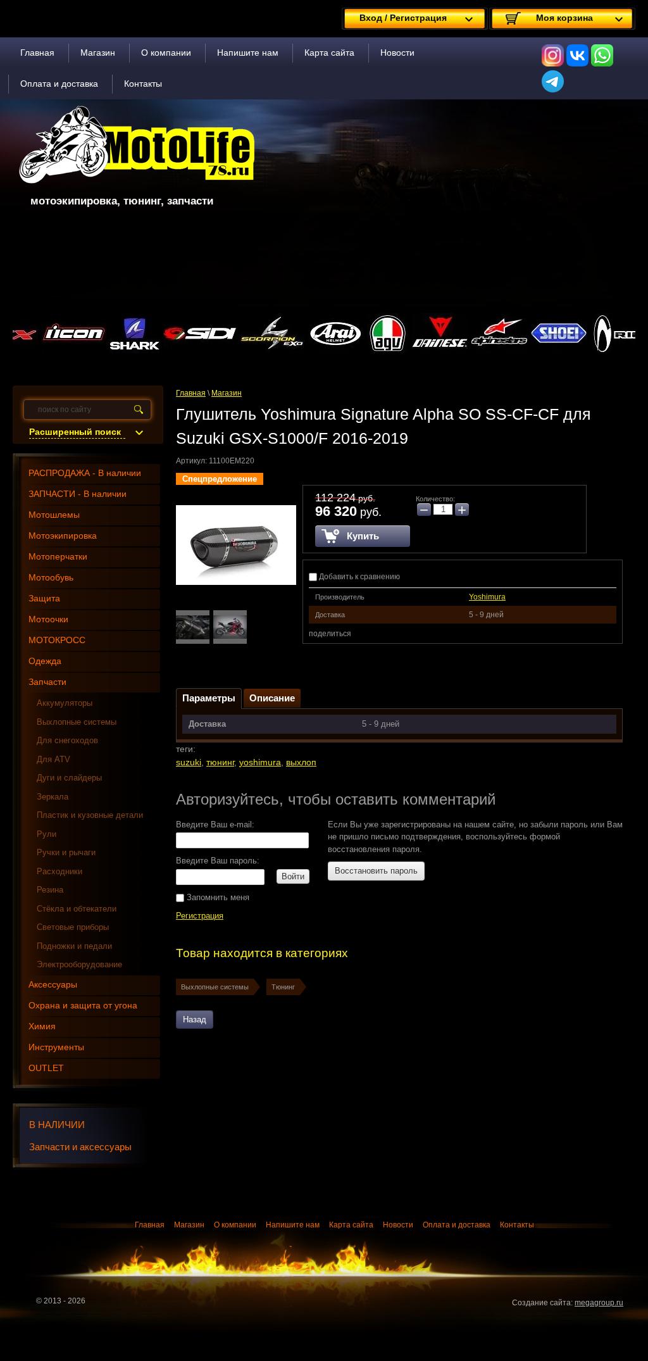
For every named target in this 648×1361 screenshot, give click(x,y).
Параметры (208, 698)
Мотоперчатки (57, 556)
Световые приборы (73, 927)
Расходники (59, 871)
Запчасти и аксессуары (80, 1146)
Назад (194, 1019)
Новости (397, 52)
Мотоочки (48, 619)
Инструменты (56, 1047)
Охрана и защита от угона (82, 1005)
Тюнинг (283, 987)
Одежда (44, 661)
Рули (46, 834)
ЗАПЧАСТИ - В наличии (77, 494)
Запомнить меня (216, 897)
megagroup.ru (599, 1302)
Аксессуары (52, 984)
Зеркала (52, 796)
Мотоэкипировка (62, 535)
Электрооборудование (79, 964)
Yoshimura (487, 597)
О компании (166, 52)
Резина (50, 889)
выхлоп (301, 762)
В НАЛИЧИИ (57, 1124)
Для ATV (53, 759)
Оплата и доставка (59, 83)
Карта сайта (329, 52)
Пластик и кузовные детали (90, 815)
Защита (44, 598)
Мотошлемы (54, 515)
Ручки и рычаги (66, 852)
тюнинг (220, 762)
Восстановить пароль (376, 870)
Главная (37, 52)
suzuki (188, 762)
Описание (272, 698)
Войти (293, 876)
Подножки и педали (74, 946)
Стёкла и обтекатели (76, 908)
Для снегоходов (67, 740)
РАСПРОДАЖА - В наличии (84, 473)
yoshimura (260, 762)
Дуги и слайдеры (69, 777)
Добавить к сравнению (358, 576)
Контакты (143, 83)
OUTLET (46, 1068)
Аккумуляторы (64, 703)
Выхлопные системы (215, 987)
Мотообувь (50, 577)
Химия (42, 1026)
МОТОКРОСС (56, 640)
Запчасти (47, 682)
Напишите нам (247, 52)
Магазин (97, 52)
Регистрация (199, 915)
